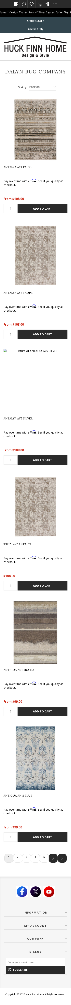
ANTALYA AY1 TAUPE (18, 167)
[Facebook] (22, 891)
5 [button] (44, 857)
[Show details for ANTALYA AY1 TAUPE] (35, 130)
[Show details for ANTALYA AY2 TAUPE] (35, 255)
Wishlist (32, 4)
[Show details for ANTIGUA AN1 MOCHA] (35, 632)
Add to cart (42, 208)
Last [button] (62, 858)
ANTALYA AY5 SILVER (18, 418)
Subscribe (20, 970)
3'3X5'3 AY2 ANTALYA (18, 544)
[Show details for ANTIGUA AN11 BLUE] (35, 758)
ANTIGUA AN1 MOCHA (19, 670)
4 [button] (35, 857)
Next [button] (53, 858)
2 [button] (17, 857)
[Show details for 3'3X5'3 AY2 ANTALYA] (35, 507)
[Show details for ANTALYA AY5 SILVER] (35, 381)
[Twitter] (35, 891)
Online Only (35, 29)
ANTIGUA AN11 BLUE (18, 795)
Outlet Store (35, 21)
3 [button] (26, 857)
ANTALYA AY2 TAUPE (18, 293)
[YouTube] (49, 891)
